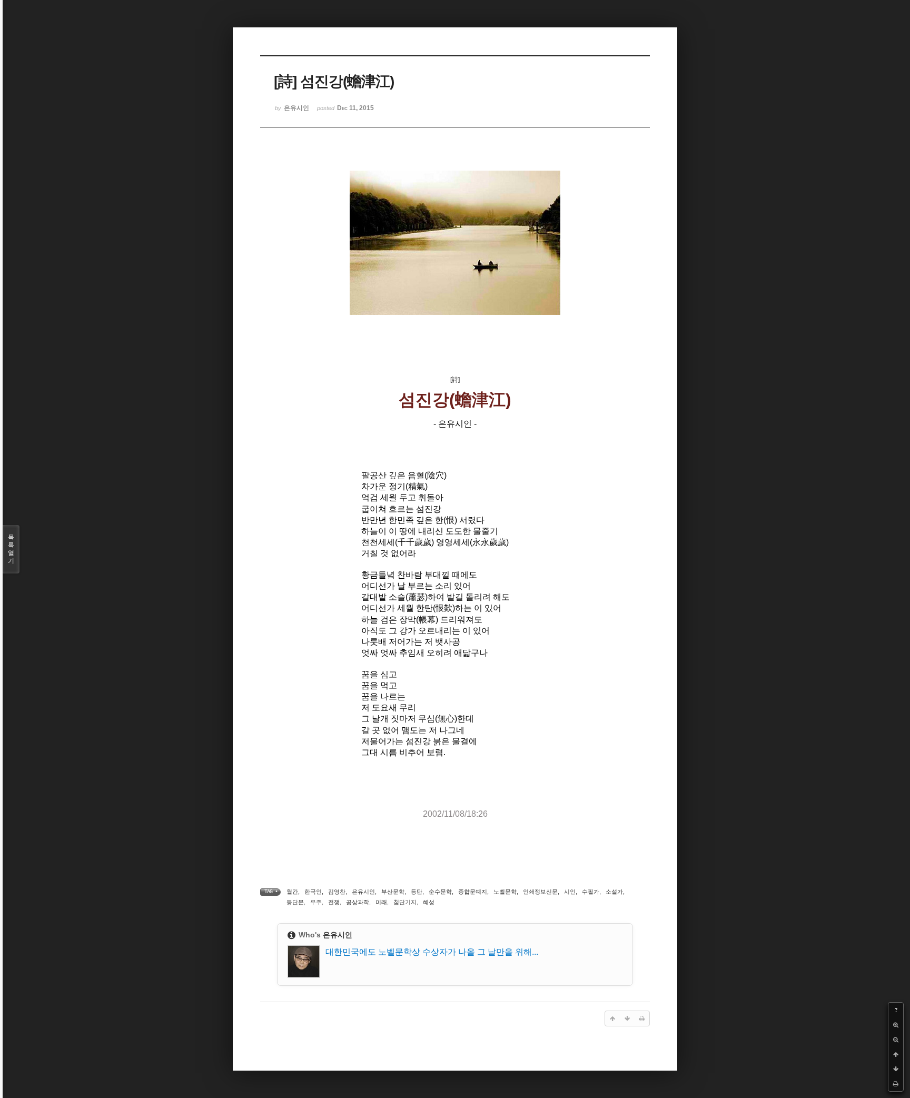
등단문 (295, 902)
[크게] (895, 1024)
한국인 (313, 891)
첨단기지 (405, 902)
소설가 (614, 891)
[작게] (895, 1039)
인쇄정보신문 (540, 891)
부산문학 (392, 891)
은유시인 (363, 891)
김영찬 (336, 891)
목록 (11, 549)
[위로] (895, 1054)
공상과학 (357, 902)
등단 (416, 891)
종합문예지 (472, 891)
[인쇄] (895, 1083)
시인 (570, 891)
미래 (381, 902)
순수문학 (440, 891)
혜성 (428, 902)
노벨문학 (505, 891)
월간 (292, 891)
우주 (316, 902)
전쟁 (334, 902)
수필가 (590, 891)
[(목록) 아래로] (895, 1069)
